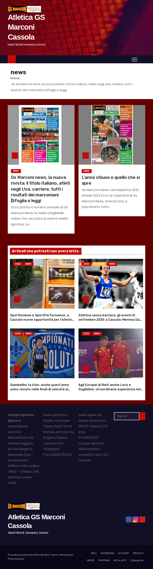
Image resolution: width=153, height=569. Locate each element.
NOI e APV (120, 560)
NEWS (16, 171)
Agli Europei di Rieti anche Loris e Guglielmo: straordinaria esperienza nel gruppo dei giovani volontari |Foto (109, 389)
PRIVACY (138, 553)
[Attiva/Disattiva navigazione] (134, 59)
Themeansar (16, 559)
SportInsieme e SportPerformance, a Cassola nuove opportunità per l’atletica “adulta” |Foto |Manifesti (42, 319)
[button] (142, 59)
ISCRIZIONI (107, 553)
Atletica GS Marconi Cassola (26, 27)
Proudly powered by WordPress (29, 555)
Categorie (137, 560)
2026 (18, 263)
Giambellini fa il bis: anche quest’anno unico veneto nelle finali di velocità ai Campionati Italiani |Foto (39, 389)
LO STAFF (123, 553)
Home (15, 78)
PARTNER (104, 560)
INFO (94, 553)
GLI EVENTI (99, 263)
